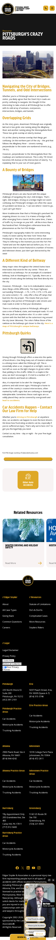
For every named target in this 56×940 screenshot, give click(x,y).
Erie (31, 684)
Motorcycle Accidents (12, 724)
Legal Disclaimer (10, 650)
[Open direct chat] (49, 880)
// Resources (35, 597)
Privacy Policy (8, 656)
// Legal (6, 643)
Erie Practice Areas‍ (38, 705)
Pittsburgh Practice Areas (11, 710)
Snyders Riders (36, 627)
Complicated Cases (38, 615)
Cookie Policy (8, 660)
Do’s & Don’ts (35, 610)
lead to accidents (11, 400)
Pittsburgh (7, 684)
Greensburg (35, 808)
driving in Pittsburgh (27, 417)
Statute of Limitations (40, 604)
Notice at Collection (11, 663)
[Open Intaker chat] (28, 938)
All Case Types (9, 610)
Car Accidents (8, 718)
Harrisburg (7, 808)
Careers (6, 627)
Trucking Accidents (11, 730)
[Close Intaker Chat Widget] (53, 880)
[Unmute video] (39, 906)
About (5, 604)
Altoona (6, 746)
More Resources (37, 621)
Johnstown (34, 746)
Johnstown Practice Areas (38, 772)
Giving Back (8, 615)
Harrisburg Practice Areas (12, 834)
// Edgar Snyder (9, 597)
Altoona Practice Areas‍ (13, 771)
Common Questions (12, 621)
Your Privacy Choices (10, 668)
